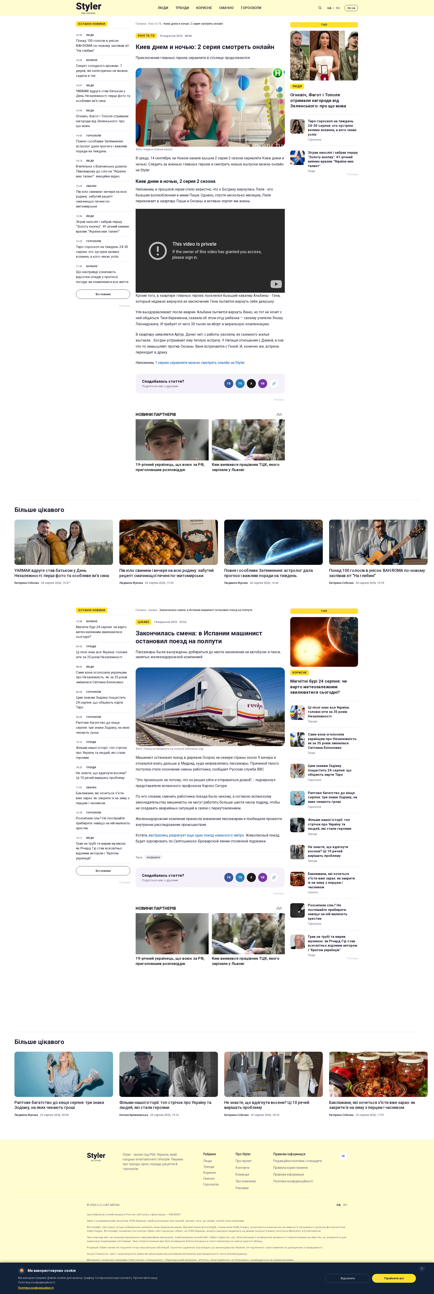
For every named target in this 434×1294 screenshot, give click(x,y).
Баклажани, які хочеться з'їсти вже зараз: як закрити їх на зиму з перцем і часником (103, 798)
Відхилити (348, 1278)
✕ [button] (422, 1268)
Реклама (242, 1188)
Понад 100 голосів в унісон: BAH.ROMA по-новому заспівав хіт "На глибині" (102, 46)
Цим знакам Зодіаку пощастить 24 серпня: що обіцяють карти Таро (101, 702)
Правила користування (290, 1167)
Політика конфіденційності (293, 1181)
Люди (163, 8)
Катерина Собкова (26, 583)
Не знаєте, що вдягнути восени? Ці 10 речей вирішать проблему (101, 775)
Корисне (204, 8)
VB (262, 383)
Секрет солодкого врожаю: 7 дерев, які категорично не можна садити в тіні (101, 71)
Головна (141, 23)
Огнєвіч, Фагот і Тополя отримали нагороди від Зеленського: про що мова (102, 121)
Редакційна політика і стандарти (297, 1161)
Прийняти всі (394, 1278)
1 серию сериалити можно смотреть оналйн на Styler (199, 363)
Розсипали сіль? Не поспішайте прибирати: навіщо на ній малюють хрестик (103, 823)
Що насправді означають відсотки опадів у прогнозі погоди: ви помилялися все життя (102, 277)
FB (229, 383)
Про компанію (246, 1181)
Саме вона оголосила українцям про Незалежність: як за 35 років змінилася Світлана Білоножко (101, 677)
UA (329, 8)
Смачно (226, 8)
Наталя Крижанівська (133, 1115)
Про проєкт (244, 1161)
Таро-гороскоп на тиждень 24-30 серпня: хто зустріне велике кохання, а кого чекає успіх (102, 252)
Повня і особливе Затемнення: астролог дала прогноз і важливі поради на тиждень (101, 146)
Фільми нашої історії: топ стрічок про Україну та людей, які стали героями (101, 753)
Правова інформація (288, 1174)
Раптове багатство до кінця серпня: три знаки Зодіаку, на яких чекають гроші (103, 728)
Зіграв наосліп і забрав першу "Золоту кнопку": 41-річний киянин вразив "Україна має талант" (102, 227)
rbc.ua (351, 8)
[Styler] (88, 8)
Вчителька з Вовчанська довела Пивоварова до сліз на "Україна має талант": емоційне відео (101, 171)
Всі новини (103, 294)
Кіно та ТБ (155, 23)
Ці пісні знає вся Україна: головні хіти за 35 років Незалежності (101, 654)
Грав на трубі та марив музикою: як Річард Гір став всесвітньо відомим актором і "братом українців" (101, 850)
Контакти (243, 1167)
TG (240, 383)
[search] (320, 8)
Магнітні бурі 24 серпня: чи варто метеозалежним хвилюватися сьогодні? (101, 632)
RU (338, 8)
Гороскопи (251, 8)
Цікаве (153, 610)
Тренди (182, 8)
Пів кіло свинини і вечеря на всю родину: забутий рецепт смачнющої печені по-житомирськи (101, 199)
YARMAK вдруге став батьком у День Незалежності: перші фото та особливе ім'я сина (103, 96)
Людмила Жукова (131, 583)
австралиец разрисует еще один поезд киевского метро (196, 835)
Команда (242, 1174)
